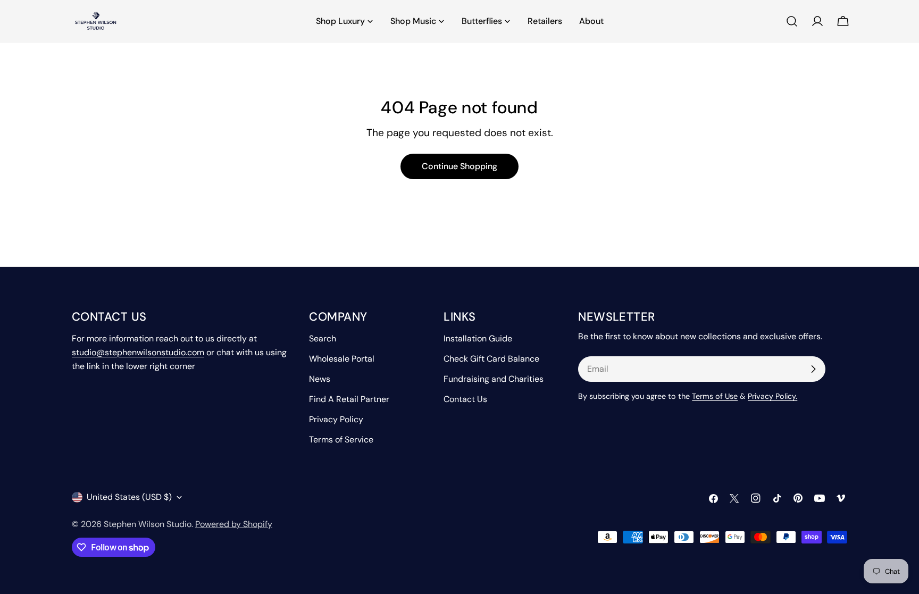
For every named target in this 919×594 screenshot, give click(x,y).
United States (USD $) (129, 497)
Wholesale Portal (341, 358)
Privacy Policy (336, 419)
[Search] (792, 21)
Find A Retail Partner (349, 399)
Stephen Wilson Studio (147, 524)
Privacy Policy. (772, 396)
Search (322, 338)
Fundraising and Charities (494, 378)
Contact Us (465, 399)
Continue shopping (459, 166)
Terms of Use (715, 396)
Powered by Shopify (233, 524)
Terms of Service (341, 439)
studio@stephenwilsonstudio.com (138, 352)
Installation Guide (478, 338)
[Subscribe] (813, 369)
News (319, 378)
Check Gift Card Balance (491, 358)
